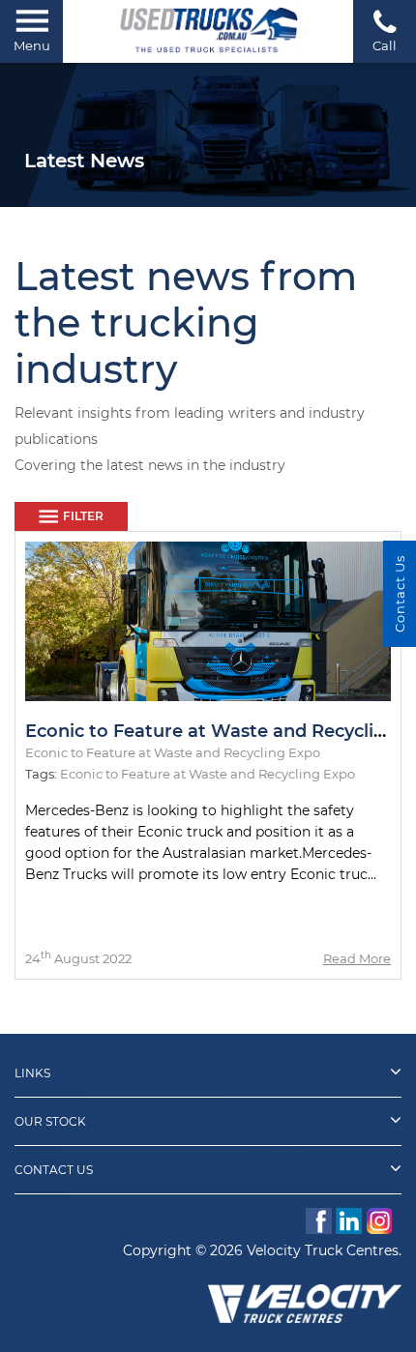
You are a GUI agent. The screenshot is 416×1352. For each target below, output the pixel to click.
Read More (357, 958)
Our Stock (50, 1121)
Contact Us (54, 1169)
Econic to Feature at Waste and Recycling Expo (207, 773)
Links (32, 1073)
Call (384, 45)
